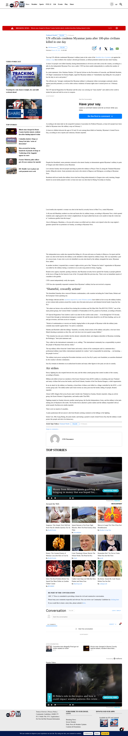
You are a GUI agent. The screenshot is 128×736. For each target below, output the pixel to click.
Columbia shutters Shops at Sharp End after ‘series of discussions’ (28, 141)
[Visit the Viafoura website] (118, 658)
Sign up (119, 610)
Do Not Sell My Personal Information (48, 719)
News (27, 4)
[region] (84, 635)
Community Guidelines (43, 714)
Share (72, 4)
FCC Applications (53, 716)
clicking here (115, 599)
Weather (34, 4)
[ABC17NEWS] (17, 4)
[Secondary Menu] (8, 4)
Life (54, 4)
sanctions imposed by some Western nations (78, 299)
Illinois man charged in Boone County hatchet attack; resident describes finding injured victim (60, 28)
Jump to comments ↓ (52, 429)
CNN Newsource (52, 47)
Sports (41, 4)
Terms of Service (41, 712)
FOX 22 (48, 4)
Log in (114, 610)
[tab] (51, 624)
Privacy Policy (52, 712)
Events (60, 4)
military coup (50, 60)
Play (66, 4)
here (84, 603)
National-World (64, 424)
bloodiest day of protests (103, 57)
